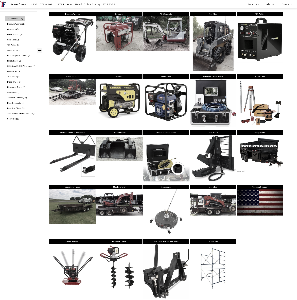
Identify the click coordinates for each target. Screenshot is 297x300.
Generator (119, 14)
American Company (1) (17, 98)
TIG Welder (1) (13, 45)
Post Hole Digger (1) (15, 108)
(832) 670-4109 (42, 4)
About (270, 4)
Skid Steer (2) (13, 40)
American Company (260, 187)
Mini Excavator (166, 14)
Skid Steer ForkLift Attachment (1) (21, 66)
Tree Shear (213, 133)
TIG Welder (260, 14)
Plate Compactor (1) (15, 103)
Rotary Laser (260, 76)
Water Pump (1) (13, 50)
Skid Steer (213, 14)
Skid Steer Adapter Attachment (166, 241)
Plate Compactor (72, 241)
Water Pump (166, 76)
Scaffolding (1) (13, 119)
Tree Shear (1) (13, 77)
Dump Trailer (259, 133)
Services (253, 4)
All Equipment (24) (15, 19)
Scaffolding (213, 241)
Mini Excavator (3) (14, 34)
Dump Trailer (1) (14, 82)
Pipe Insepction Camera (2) (18, 56)
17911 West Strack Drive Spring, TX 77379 (86, 4)
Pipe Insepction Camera (213, 76)
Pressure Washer (72, 14)
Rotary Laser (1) (14, 61)
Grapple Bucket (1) (15, 71)
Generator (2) (13, 29)
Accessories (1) (13, 92)
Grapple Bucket (119, 133)
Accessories (166, 187)
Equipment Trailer (72, 187)
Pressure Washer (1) (16, 24)
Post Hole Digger (119, 241)
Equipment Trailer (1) (16, 87)
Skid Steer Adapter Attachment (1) (21, 114)
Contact (287, 4)
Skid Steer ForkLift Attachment (72, 133)
